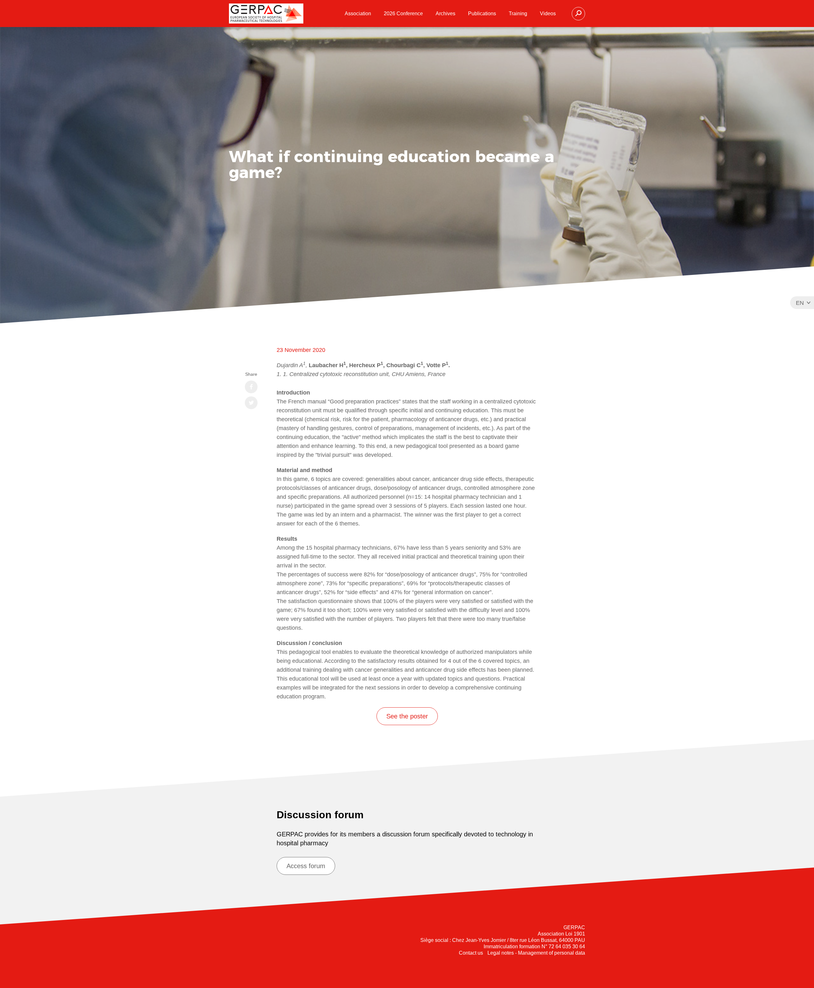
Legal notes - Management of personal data (536, 953)
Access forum (305, 865)
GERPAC (266, 13)
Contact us (471, 953)
